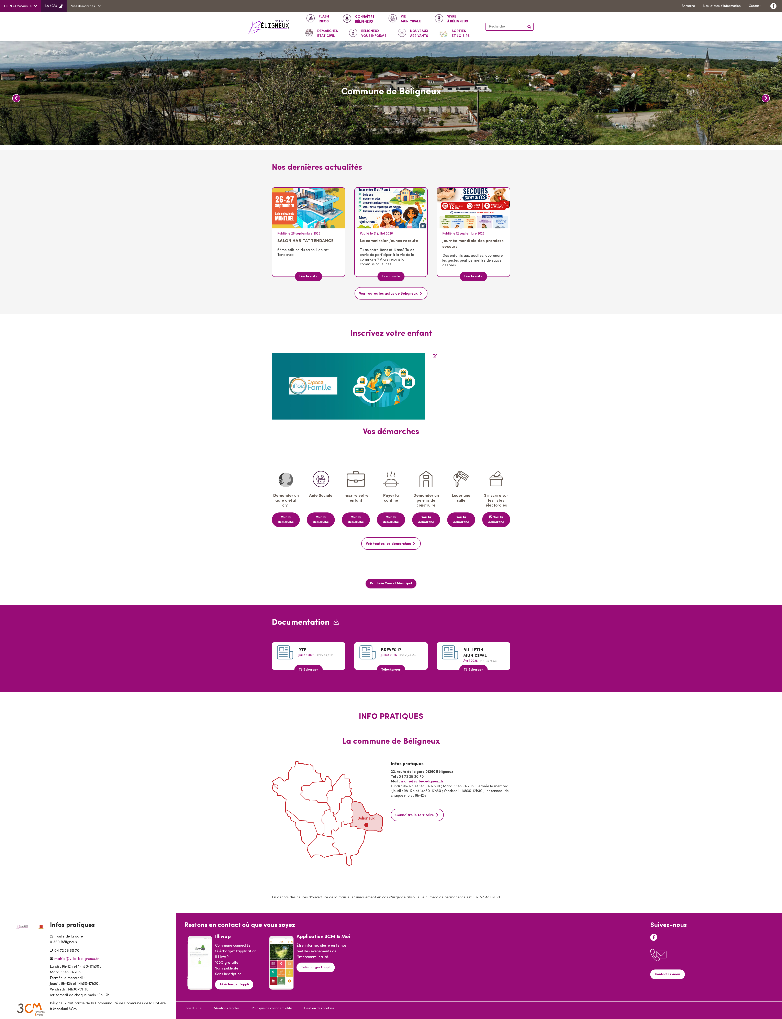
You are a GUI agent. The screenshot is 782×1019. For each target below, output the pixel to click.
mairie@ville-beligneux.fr (422, 781)
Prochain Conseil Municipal (391, 583)
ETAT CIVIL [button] (327, 33)
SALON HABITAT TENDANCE (305, 241)
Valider (529, 27)
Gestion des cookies (319, 1008)
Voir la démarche (286, 520)
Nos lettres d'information (722, 6)
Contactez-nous (667, 974)
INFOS (324, 19)
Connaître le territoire (414, 815)
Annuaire (688, 6)
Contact (755, 6)
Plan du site (193, 1008)
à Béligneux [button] (457, 19)
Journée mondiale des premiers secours (473, 244)
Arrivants (419, 33)
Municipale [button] (411, 19)
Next (766, 98)
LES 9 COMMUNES (18, 6)
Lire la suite (308, 276)
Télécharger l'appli (234, 984)
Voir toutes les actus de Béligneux (388, 294)
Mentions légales (226, 1008)
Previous (16, 98)
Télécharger (308, 669)
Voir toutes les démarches (388, 544)
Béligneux (365, 19)
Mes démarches (83, 6)
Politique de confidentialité (272, 1008)
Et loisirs (461, 33)
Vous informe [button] (374, 33)
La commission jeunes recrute (389, 241)
